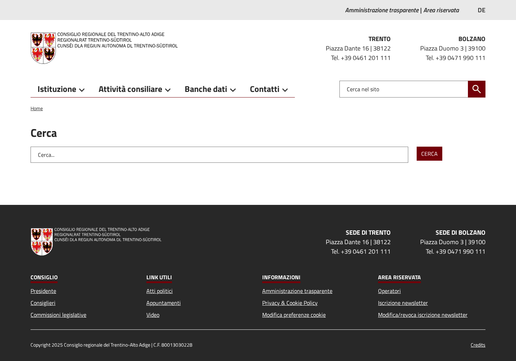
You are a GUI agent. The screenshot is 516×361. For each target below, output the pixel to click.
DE (481, 10)
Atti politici (159, 291)
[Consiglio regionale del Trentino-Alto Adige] (107, 48)
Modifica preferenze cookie (294, 314)
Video (152, 314)
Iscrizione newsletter (403, 303)
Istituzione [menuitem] (57, 88)
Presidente (43, 291)
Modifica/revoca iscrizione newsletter (423, 314)
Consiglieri (43, 303)
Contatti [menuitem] (264, 88)
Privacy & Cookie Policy (290, 303)
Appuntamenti (163, 303)
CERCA (429, 153)
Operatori (389, 291)
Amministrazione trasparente (297, 291)
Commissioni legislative (58, 314)
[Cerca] (476, 89)
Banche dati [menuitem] (206, 88)
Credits (478, 344)
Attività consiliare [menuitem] (130, 88)
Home (37, 108)
